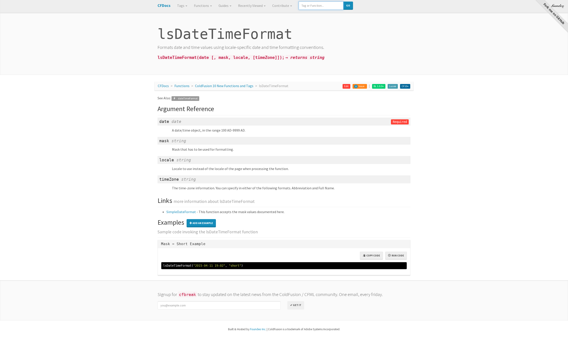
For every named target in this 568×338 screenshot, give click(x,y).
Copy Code (372, 255)
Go (348, 5)
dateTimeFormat (187, 98)
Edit (346, 86)
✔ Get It (295, 305)
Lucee (392, 86)
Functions (202, 5)
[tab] (284, 244)
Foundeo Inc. (258, 329)
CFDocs (163, 86)
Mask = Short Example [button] (183, 244)
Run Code (397, 255)
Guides (224, 5)
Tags (181, 5)
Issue (361, 86)
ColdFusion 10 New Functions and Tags (224, 86)
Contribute (281, 5)
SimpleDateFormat (181, 212)
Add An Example (202, 223)
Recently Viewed (250, 5)
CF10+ (405, 86)
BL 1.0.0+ (379, 86)
